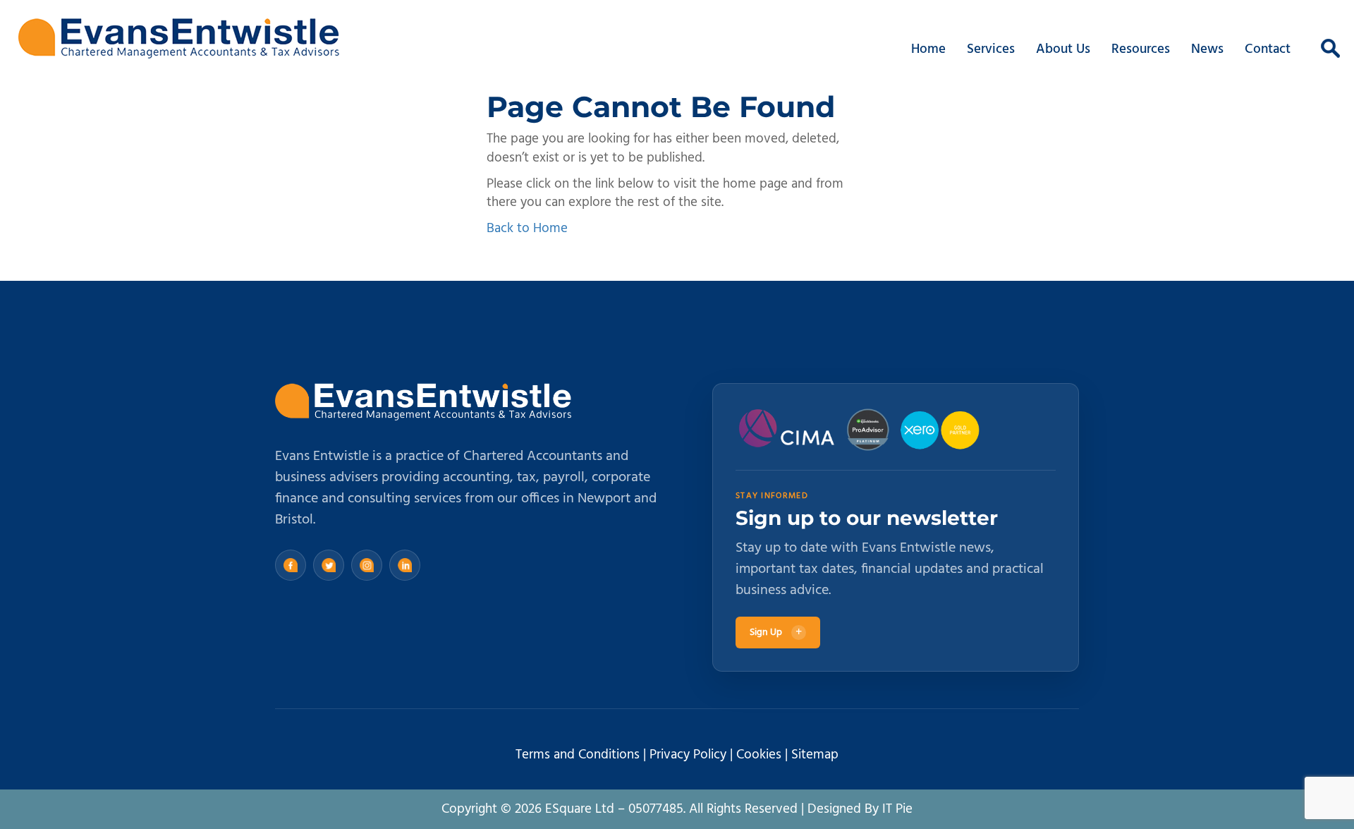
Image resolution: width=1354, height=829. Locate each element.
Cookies (758, 755)
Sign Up (776, 632)
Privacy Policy (687, 755)
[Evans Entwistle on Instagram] (366, 565)
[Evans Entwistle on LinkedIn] (404, 565)
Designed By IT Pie (860, 809)
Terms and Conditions (578, 755)
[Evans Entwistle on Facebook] (290, 565)
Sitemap (814, 755)
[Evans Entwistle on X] (328, 565)
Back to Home (527, 228)
